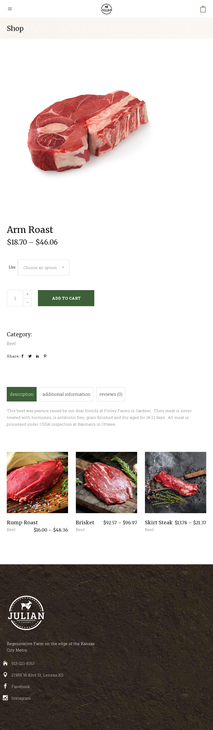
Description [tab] (22, 394)
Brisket (85, 522)
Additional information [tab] (66, 394)
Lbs (12, 267)
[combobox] (44, 267)
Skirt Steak (159, 522)
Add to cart (66, 298)
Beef (11, 529)
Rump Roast (22, 522)
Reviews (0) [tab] (110, 394)
